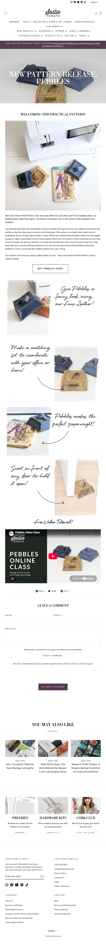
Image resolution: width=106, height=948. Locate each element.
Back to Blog (54, 687)
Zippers (60, 31)
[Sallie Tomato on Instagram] (6, 884)
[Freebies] (20, 805)
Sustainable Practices (14, 909)
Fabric (73, 31)
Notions (70, 36)
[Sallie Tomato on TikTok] (26, 884)
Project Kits (52, 36)
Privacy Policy (63, 664)
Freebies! (14, 22)
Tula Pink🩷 (53, 26)
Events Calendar (61, 909)
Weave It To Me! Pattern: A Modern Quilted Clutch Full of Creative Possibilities (85, 768)
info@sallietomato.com (64, 869)
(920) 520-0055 (61, 865)
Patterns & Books (29, 36)
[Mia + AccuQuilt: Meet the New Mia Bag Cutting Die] (20, 748)
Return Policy (60, 873)
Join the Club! (86, 833)
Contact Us (59, 878)
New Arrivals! (25, 31)
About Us (9, 901)
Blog (56, 901)
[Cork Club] (86, 805)
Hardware (45, 31)
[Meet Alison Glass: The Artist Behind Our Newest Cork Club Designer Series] (53, 748)
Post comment (53, 656)
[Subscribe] (42, 876)
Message (11, 629)
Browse (20, 833)
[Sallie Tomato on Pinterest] (21, 884)
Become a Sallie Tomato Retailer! (19, 918)
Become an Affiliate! (14, 905)
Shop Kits (53, 833)
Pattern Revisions (61, 886)
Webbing (85, 31)
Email (57, 615)
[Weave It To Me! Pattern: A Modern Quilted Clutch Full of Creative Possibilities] (86, 748)
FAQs (56, 882)
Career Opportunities (14, 922)
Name (8, 615)
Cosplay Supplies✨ (85, 22)
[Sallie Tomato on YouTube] (16, 884)
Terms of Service (81, 664)
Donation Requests (62, 914)
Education (39, 22)
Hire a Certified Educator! (65, 905)
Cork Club (55, 22)
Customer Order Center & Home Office (22, 914)
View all (53, 731)
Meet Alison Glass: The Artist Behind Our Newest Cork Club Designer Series (53, 768)
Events (68, 22)
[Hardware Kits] (53, 805)
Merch (83, 36)
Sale (25, 22)
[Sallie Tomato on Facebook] (11, 884)
